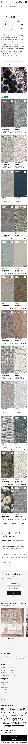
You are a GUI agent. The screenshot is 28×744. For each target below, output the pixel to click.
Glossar (3, 697)
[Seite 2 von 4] (13, 643)
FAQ (2, 694)
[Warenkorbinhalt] (23, 2)
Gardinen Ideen (5, 687)
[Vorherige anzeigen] (3, 624)
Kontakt (3, 699)
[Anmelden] (19, 2)
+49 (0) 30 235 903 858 (9, 670)
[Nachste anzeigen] (25, 624)
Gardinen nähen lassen (6, 702)
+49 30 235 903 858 (14, 588)
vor (23, 523)
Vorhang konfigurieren (7, 118)
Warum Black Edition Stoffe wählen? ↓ (14, 64)
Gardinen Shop (4, 682)
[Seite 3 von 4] (14, 643)
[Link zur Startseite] (8, 2)
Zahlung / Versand (5, 692)
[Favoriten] (21, 2)
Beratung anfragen (14, 593)
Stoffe (6, 6)
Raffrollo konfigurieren (20, 118)
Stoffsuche (4, 689)
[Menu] (26, 2)
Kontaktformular (14, 583)
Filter (6, 97)
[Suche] (17, 2)
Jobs (2, 684)
